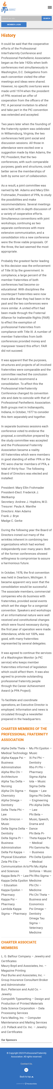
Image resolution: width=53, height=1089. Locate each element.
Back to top (25, 1076)
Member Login (14, 25)
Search (46, 18)
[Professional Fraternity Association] (8, 12)
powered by (21, 1083)
